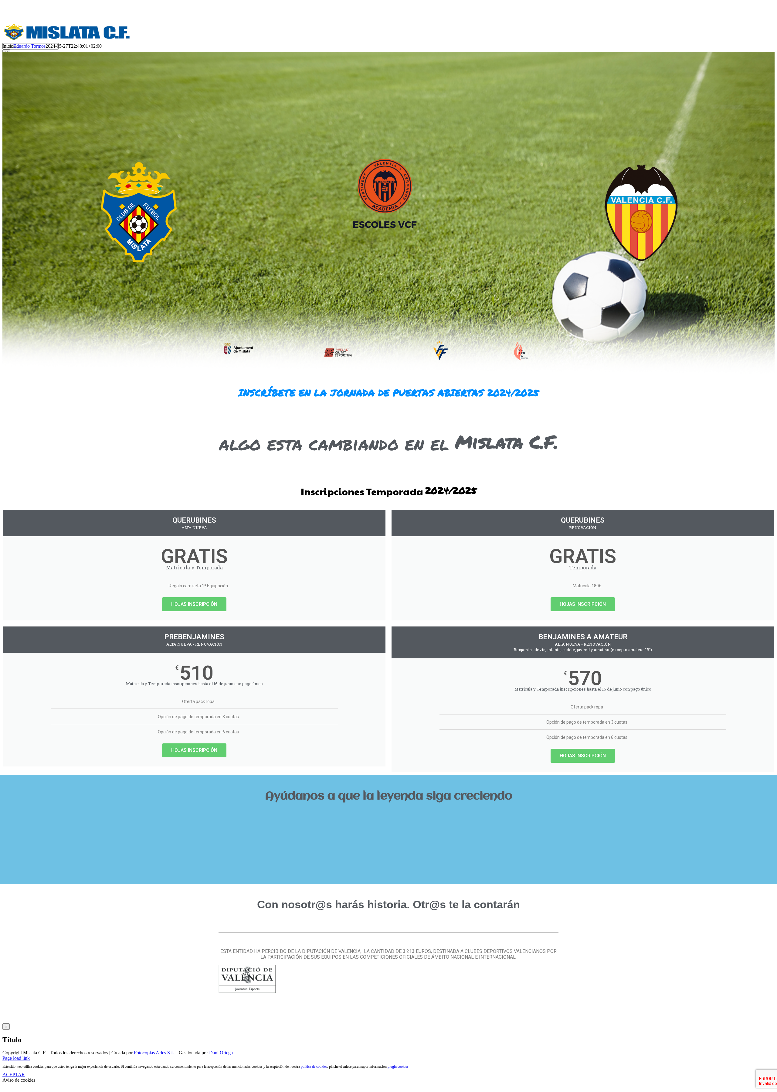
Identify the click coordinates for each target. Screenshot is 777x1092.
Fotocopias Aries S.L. (154, 1052)
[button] (388, 816)
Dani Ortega (221, 1052)
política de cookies (314, 1066)
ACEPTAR (13, 1074)
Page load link (16, 1058)
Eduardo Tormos (29, 46)
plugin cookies (398, 1066)
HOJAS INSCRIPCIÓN (194, 604)
